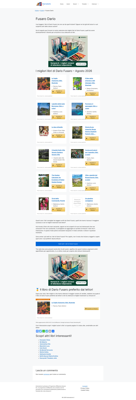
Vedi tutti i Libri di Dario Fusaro (68, 244)
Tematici (84, 4)
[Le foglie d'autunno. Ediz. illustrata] (43, 83)
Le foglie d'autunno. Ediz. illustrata (57, 81)
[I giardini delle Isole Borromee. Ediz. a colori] (43, 109)
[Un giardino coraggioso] (77, 202)
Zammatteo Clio (45, 344)
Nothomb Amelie (45, 354)
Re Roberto (43, 342)
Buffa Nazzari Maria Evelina (49, 356)
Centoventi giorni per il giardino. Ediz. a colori (91, 152)
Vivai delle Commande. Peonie (58, 200)
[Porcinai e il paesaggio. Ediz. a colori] (77, 109)
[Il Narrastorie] (43, 4)
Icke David (43, 348)
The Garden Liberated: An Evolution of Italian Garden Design (58, 178)
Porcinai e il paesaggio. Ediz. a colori (91, 106)
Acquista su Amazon (59, 91)
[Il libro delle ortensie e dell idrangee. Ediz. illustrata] (77, 83)
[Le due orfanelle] (43, 132)
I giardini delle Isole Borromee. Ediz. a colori (58, 106)
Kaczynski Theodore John (48, 358)
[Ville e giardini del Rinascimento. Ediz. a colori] (77, 180)
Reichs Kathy (44, 352)
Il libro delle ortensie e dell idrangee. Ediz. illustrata (90, 82)
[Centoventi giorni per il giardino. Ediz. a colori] (77, 153)
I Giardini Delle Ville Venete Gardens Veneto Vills (58, 152)
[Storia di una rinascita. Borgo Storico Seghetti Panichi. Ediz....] (77, 132)
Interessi (94, 4)
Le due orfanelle (57, 127)
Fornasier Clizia (45, 340)
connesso (47, 374)
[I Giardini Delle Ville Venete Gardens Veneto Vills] (43, 155)
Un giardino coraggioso (89, 200)
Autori (68, 4)
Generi (75, 4)
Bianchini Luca (45, 346)
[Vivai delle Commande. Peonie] (43, 203)
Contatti (84, 386)
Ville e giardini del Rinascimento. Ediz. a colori (92, 177)
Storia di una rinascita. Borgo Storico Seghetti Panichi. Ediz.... (90, 130)
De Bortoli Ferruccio (46, 350)
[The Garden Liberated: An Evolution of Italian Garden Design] (43, 180)
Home (61, 4)
